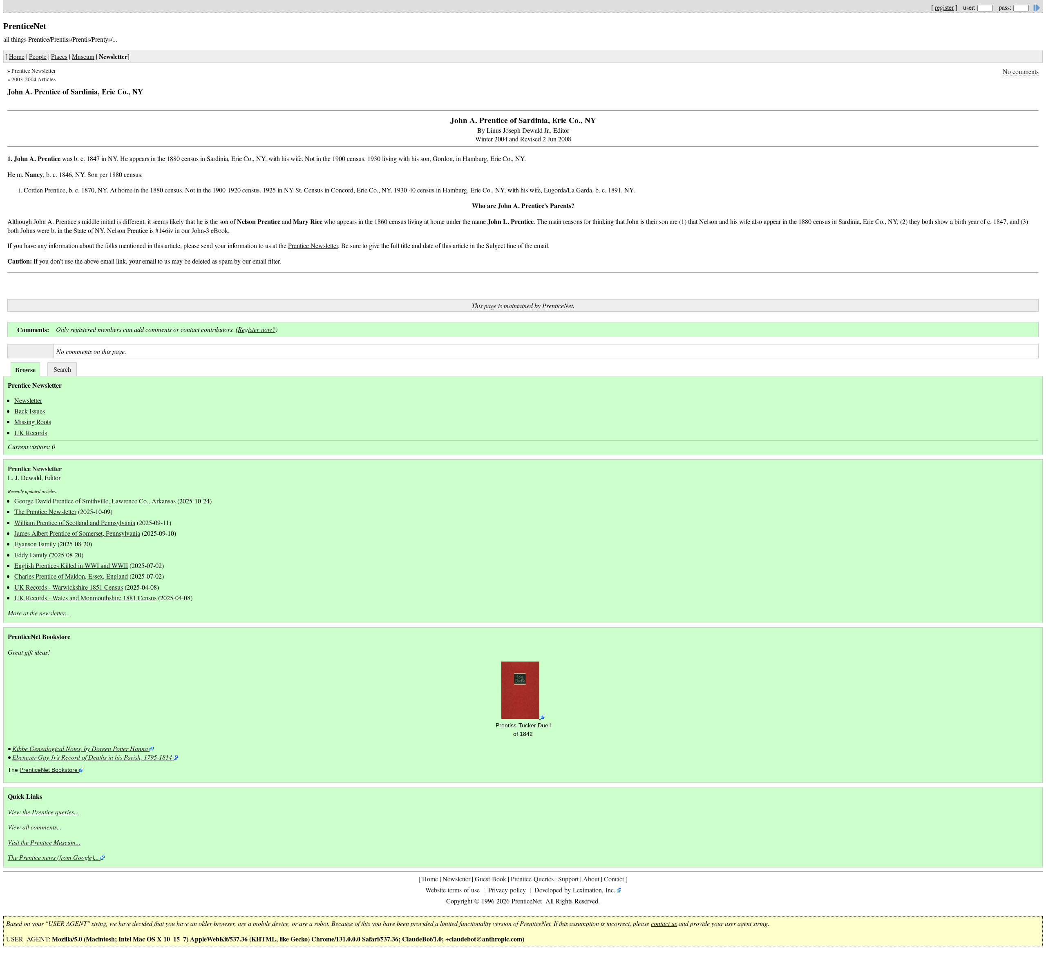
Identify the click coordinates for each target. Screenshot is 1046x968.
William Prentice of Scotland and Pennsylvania (74, 522)
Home (17, 56)
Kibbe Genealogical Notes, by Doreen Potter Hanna (80, 748)
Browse (25, 369)
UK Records (30, 432)
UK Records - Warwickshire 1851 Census (68, 587)
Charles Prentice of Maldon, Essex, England (71, 576)
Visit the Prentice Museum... (44, 842)
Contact (614, 878)
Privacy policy (507, 889)
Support (568, 878)
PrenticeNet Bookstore (49, 770)
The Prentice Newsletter (45, 511)
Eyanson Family (35, 543)
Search (62, 369)
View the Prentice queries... (43, 811)
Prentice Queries (532, 878)
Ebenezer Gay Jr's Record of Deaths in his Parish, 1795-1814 (92, 757)
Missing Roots (32, 421)
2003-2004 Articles (33, 79)
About (591, 878)
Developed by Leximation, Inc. (574, 889)
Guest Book (490, 878)
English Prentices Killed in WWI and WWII (71, 565)
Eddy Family (30, 554)
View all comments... (35, 827)
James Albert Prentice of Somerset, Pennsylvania (77, 533)
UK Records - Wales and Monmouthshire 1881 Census (85, 597)
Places (59, 56)
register (944, 7)
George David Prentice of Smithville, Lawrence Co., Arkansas (95, 500)
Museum (83, 56)
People (38, 56)
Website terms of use (452, 889)
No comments (1021, 71)
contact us (664, 923)
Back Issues (29, 411)
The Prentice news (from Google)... (53, 857)
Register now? (256, 329)
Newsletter (28, 400)
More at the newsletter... (39, 612)
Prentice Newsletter (33, 70)
